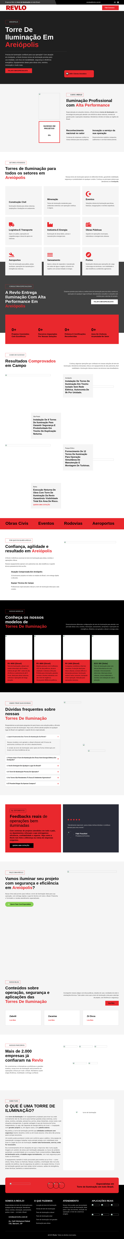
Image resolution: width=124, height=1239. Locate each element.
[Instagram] (114, 2)
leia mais (12, 1020)
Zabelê (12, 1016)
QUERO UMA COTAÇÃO (41, 504)
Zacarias (52, 1016)
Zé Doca (91, 1016)
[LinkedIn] (117, 2)
